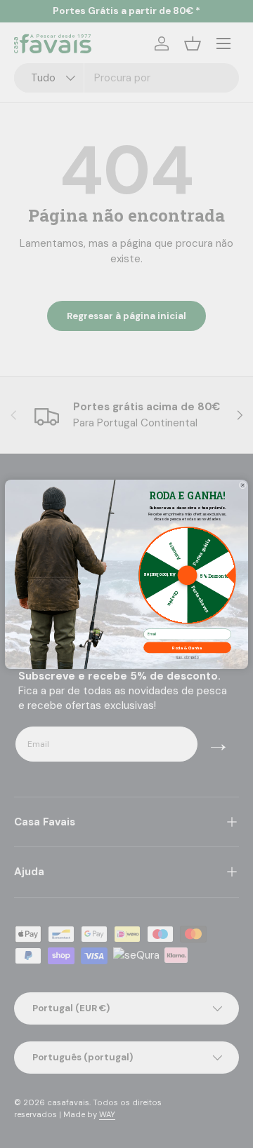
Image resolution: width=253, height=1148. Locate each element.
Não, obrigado (187, 657)
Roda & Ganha (187, 647)
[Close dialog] (243, 485)
